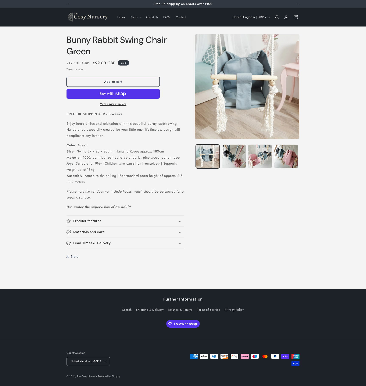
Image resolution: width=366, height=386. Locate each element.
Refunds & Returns (180, 310)
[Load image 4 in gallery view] (286, 156)
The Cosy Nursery (87, 376)
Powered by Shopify (109, 376)
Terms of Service (208, 310)
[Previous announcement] (68, 4)
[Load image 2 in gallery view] (234, 156)
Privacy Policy (234, 310)
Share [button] (75, 256)
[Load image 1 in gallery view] (208, 156)
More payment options (113, 104)
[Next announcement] (298, 4)
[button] (135, 17)
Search (127, 310)
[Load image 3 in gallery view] (260, 156)
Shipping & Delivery (150, 310)
